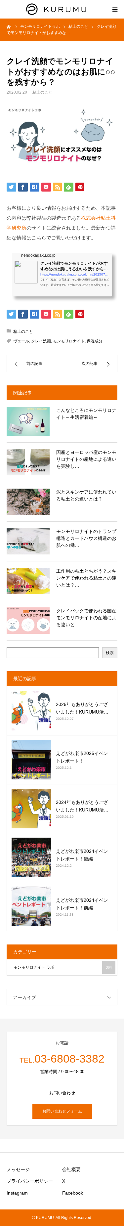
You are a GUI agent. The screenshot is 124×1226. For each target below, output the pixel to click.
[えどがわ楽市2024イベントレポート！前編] (31, 906)
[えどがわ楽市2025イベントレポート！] (31, 759)
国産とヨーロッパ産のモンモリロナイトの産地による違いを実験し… (86, 459)
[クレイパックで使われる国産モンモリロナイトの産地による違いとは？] (28, 620)
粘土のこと (42, 92)
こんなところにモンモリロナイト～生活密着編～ (86, 414)
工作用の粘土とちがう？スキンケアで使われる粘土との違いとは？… (86, 578)
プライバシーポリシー (30, 1181)
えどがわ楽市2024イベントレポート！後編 (82, 855)
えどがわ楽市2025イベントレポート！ (82, 757)
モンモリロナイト (69, 341)
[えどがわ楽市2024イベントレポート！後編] (31, 857)
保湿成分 (95, 341)
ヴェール (21, 341)
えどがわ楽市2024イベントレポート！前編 (82, 904)
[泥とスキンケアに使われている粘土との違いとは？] (28, 502)
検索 (110, 652)
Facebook (72, 1193)
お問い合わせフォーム (62, 1111)
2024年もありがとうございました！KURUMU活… (82, 806)
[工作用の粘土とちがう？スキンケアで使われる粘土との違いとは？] (28, 581)
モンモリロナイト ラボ (63, 967)
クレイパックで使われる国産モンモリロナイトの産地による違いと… (86, 617)
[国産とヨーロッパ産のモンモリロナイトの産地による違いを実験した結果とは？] (28, 462)
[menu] (114, 9)
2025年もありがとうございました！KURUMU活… (82, 708)
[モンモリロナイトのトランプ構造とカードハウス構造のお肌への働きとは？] (28, 541)
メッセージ (18, 1169)
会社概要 (71, 1169)
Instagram (17, 1193)
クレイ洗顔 (41, 341)
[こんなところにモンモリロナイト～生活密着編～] (28, 421)
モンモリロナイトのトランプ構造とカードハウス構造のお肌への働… (86, 538)
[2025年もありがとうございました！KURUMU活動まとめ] (31, 710)
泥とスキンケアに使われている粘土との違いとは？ (86, 495)
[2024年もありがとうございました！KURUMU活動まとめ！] (31, 808)
